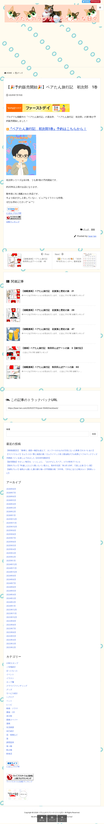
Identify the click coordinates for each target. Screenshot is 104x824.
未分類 (9, 716)
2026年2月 (11, 511)
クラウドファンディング (16, 686)
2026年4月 (11, 504)
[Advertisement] (52, 47)
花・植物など (12, 735)
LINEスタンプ (12, 663)
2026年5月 (11, 500)
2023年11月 (11, 613)
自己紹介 (10, 731)
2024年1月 (11, 606)
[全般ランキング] (13, 217)
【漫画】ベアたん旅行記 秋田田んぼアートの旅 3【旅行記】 (53, 348)
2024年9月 (11, 575)
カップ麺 (10, 682)
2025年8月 (11, 534)
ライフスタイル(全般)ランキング (19, 782)
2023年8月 (11, 625)
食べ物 (9, 746)
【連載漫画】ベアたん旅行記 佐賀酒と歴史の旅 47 (48, 329)
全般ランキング (13, 222)
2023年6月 (11, 632)
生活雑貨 (10, 727)
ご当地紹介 (11, 667)
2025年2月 (11, 557)
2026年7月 (11, 492)
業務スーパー (12, 720)
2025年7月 (11, 538)
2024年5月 (11, 591)
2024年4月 (11, 594)
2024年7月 (11, 583)
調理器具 (10, 742)
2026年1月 (11, 515)
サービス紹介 (12, 693)
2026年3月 (11, 508)
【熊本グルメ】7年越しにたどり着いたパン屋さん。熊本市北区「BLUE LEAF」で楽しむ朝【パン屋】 (49, 465)
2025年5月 (11, 545)
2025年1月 (11, 560)
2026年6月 (11, 496)
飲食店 (9, 753)
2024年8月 (11, 579)
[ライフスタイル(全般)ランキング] (19, 777)
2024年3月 (11, 598)
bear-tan (92, 236)
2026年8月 (11, 489)
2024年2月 (11, 602)
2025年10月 (11, 526)
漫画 (93, 229)
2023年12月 (11, 609)
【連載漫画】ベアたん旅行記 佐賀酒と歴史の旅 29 (48, 310)
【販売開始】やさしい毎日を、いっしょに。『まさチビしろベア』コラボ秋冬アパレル (43, 462)
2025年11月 (11, 523)
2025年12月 (11, 519)
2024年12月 (11, 564)
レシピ (9, 704)
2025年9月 (11, 530)
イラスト (10, 678)
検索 (8, 429)
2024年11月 (11, 568)
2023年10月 (11, 617)
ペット (9, 701)
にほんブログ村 (13, 213)
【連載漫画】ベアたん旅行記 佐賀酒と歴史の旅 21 (48, 291)
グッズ (20, 73)
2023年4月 (11, 640)
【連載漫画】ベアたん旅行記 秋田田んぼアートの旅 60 (50, 367)
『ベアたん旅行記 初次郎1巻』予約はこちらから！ (48, 129)
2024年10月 (11, 572)
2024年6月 (11, 587)
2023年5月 (11, 636)
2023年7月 (11, 628)
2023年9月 (11, 621)
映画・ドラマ (12, 708)
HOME (9, 73)
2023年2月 (11, 647)
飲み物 (9, 750)
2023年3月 (11, 643)
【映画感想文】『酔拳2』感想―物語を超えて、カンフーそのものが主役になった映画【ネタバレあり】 (50, 450)
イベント (10, 674)
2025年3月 (11, 553)
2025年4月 (11, 549)
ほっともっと (12, 670)
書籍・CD (10, 712)
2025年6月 (11, 542)
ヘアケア (10, 697)
